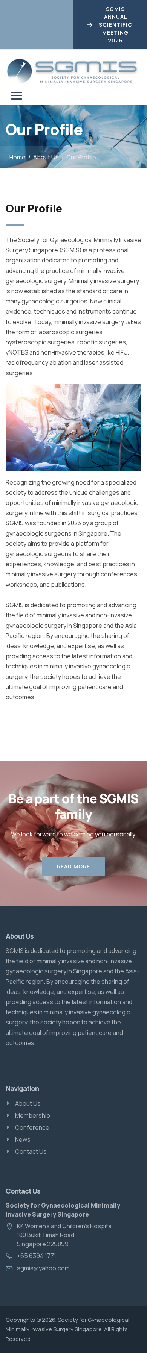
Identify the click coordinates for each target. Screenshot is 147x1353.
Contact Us (31, 1151)
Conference (32, 1127)
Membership (32, 1115)
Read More (73, 866)
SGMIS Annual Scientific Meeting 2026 (115, 24)
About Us (46, 157)
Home (17, 157)
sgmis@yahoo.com (43, 1268)
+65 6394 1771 (36, 1255)
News (23, 1139)
